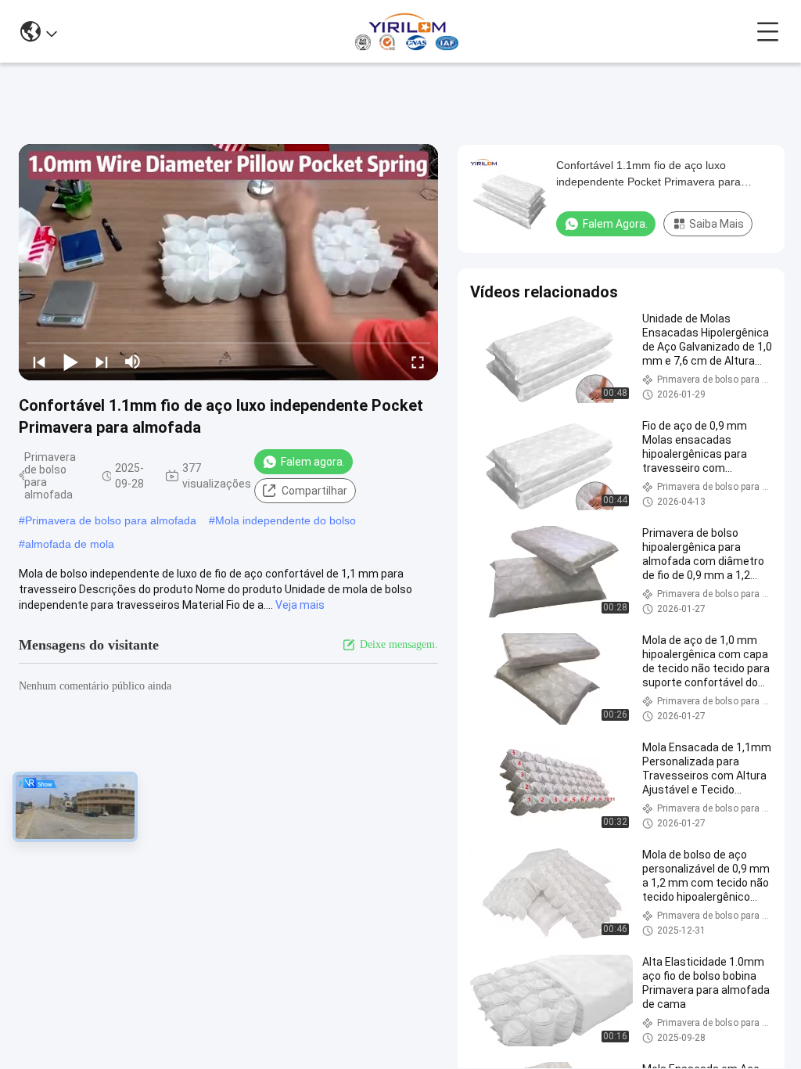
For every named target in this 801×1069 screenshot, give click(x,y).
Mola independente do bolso (285, 520)
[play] (228, 262)
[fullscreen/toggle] (417, 361)
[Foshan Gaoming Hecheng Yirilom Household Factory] (406, 31)
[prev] (39, 361)
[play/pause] (70, 361)
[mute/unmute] (133, 361)
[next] (101, 361)
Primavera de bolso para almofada (110, 520)
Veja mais (300, 605)
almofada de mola (69, 544)
